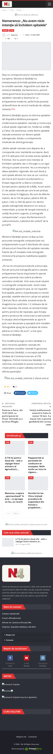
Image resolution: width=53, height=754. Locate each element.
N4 (13, 749)
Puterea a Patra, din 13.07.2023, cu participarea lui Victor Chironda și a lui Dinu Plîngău (12, 416)
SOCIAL (5, 30)
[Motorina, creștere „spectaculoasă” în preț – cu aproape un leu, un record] (15, 483)
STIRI (11, 30)
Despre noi (10, 635)
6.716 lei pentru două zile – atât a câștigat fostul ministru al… (30, 540)
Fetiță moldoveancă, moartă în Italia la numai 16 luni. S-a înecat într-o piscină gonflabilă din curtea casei (40, 417)
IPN (12, 109)
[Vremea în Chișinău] (11, 684)
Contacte (9, 640)
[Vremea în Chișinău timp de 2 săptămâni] (19, 697)
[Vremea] (7, 691)
